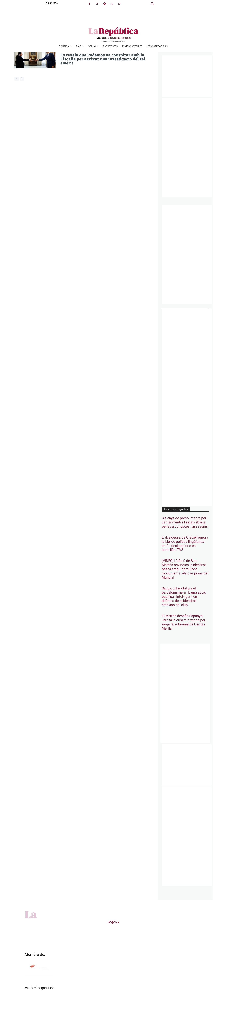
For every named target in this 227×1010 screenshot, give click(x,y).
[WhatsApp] (119, 4)
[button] (152, 4)
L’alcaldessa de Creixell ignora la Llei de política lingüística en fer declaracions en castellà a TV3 (185, 543)
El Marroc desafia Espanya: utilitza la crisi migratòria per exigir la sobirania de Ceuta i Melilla (183, 622)
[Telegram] (104, 4)
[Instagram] (97, 4)
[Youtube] (117, 922)
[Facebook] (89, 4)
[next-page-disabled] (22, 79)
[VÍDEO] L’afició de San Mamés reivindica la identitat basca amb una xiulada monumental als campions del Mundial (185, 569)
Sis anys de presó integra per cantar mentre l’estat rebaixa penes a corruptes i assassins (185, 522)
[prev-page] (16, 79)
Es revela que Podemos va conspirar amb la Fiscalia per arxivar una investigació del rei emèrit (102, 59)
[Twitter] (112, 4)
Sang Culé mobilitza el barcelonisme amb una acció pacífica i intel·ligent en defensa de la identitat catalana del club (184, 597)
